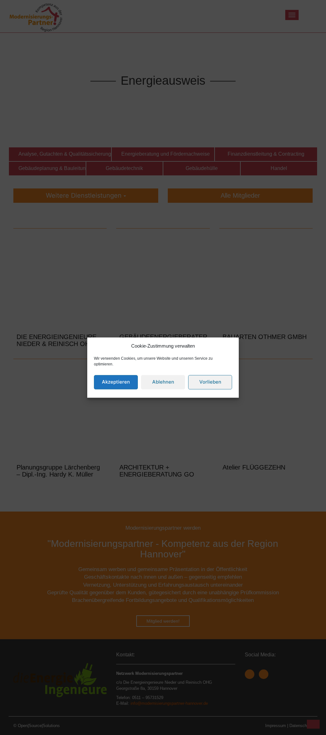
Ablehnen (163, 382)
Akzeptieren (116, 382)
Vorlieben (210, 382)
